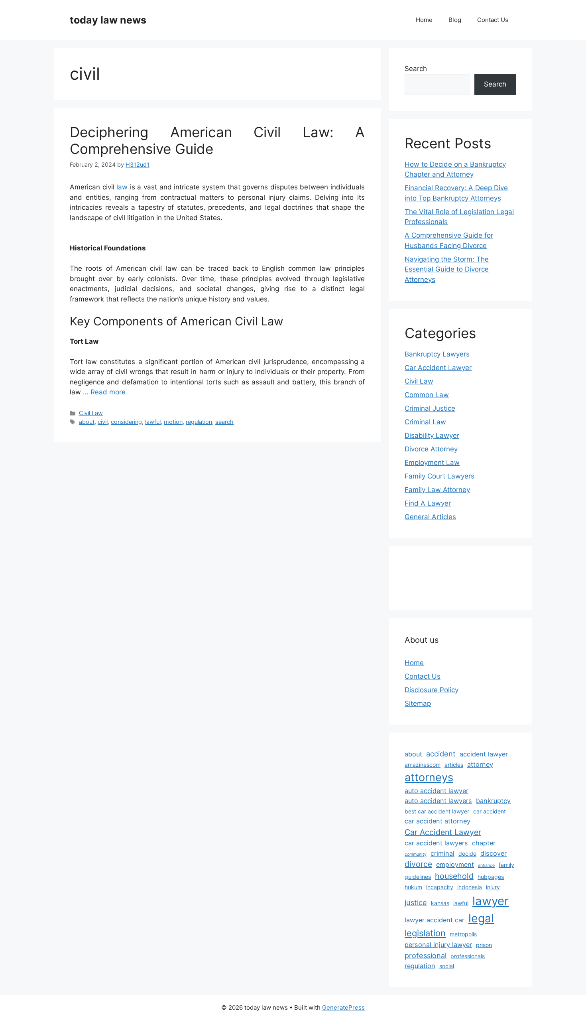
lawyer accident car (434, 920)
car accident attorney (437, 821)
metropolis (463, 934)
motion (173, 421)
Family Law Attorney (437, 490)
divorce (418, 864)
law (122, 187)
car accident (489, 811)
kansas (440, 903)
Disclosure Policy (431, 690)
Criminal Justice (430, 408)
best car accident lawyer (437, 811)
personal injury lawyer (438, 945)
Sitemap (418, 703)
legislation (425, 933)
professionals (467, 956)
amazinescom (422, 764)
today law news (108, 20)
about (86, 421)
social (446, 966)
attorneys (429, 777)
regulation (199, 421)
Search (416, 69)
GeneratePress (343, 1007)
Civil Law (91, 413)
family (506, 864)
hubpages (491, 876)
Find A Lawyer (428, 503)
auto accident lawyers (438, 801)
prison (484, 944)
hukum (413, 887)
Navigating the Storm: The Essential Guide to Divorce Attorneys (447, 269)
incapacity (439, 887)
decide (467, 853)
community (416, 854)
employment (455, 864)
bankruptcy (493, 801)
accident (441, 753)
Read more (108, 392)
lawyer (490, 901)
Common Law (427, 395)
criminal (442, 853)
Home (424, 20)
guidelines (418, 876)
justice (416, 902)
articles (453, 764)
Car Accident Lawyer (438, 368)
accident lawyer (484, 754)
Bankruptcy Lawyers (437, 354)
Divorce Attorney (431, 449)
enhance (486, 865)
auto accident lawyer (436, 791)
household (454, 876)
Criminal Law (425, 422)
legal (481, 918)
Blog (454, 20)
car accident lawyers (436, 843)
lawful (153, 421)
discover (493, 853)
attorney (480, 764)
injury (493, 887)
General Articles (430, 517)
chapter (484, 843)
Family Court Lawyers (439, 476)
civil (103, 421)
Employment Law (432, 463)
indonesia (469, 887)
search (224, 421)
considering (126, 421)
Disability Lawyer (432, 435)
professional (425, 955)
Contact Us (492, 20)
